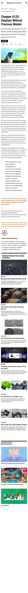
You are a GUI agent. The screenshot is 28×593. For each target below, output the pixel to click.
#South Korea (21, 226)
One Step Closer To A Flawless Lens (11, 396)
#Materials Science (6, 222)
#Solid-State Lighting (12, 226)
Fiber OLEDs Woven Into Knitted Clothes (13, 338)
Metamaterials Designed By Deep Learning (13, 279)
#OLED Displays (15, 222)
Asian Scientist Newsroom (8, 11)
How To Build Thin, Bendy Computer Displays (14, 424)
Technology (11, 8)
